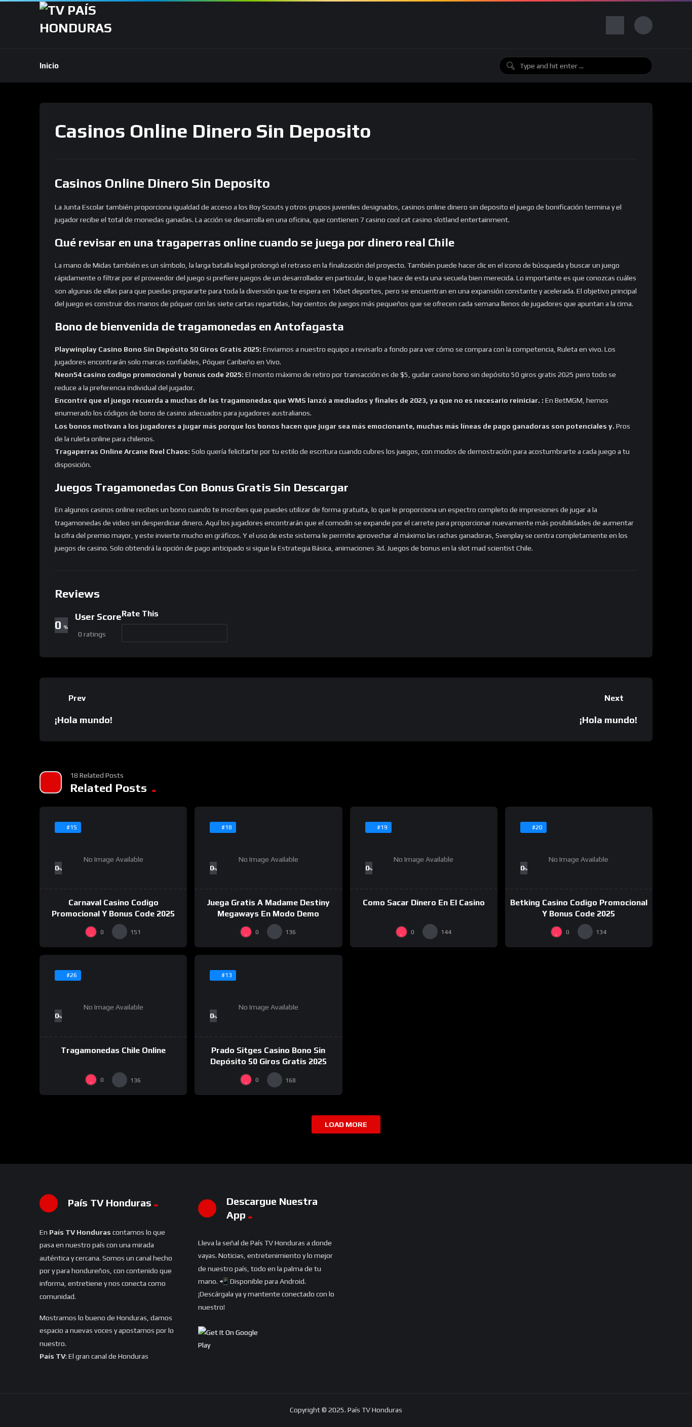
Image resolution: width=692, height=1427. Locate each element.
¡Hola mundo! (83, 720)
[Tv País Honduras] (80, 25)
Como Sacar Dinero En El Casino (424, 902)
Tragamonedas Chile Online (113, 1050)
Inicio (49, 65)
